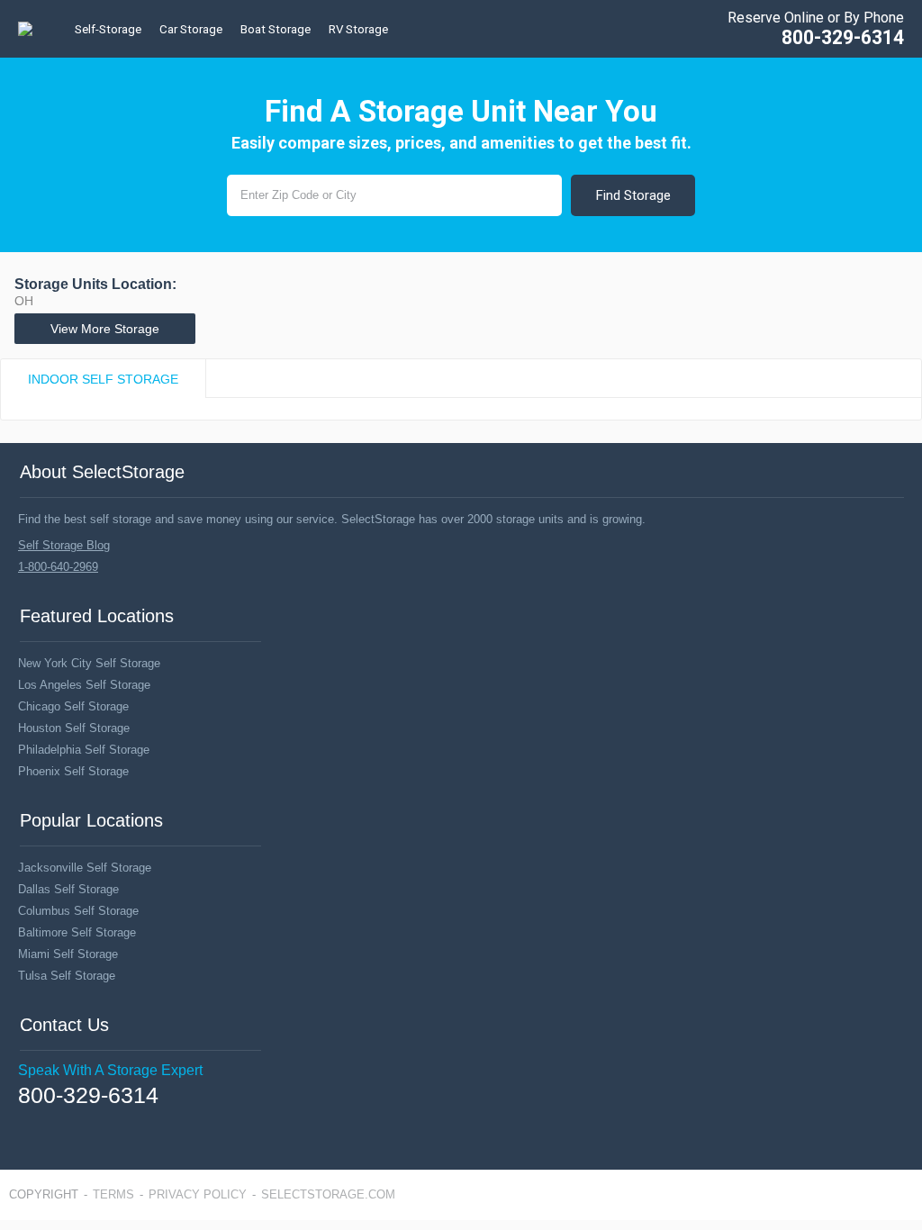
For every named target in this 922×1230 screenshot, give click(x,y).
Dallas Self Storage (68, 889)
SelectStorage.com (328, 1194)
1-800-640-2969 (58, 567)
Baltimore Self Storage (77, 932)
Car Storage (190, 29)
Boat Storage (275, 29)
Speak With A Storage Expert (110, 1070)
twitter (51, 1122)
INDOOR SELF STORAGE (103, 379)
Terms (113, 1194)
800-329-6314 (843, 37)
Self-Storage (108, 29)
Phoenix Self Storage (73, 771)
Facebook (25, 1122)
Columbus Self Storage (78, 911)
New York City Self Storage (89, 663)
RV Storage (358, 29)
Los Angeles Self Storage (84, 685)
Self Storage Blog (64, 545)
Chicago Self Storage (73, 706)
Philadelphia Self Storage (83, 749)
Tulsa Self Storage (66, 975)
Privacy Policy (198, 1194)
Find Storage (633, 195)
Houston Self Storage (74, 728)
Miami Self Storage (68, 954)
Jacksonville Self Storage (84, 867)
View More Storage (104, 328)
